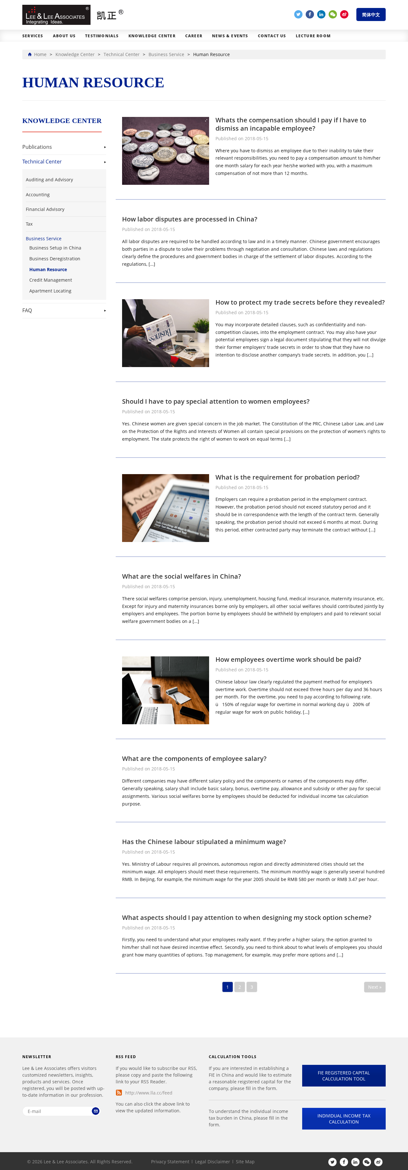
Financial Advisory (45, 209)
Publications (37, 146)
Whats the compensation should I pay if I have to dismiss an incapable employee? (290, 124)
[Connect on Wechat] (333, 14)
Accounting (38, 194)
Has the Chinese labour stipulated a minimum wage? (204, 841)
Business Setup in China (55, 248)
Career (193, 36)
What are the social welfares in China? (181, 576)
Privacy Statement (170, 1162)
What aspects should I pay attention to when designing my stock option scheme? (246, 917)
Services (32, 36)
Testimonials (102, 36)
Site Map (245, 1162)
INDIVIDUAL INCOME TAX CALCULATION (343, 1119)
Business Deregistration (54, 259)
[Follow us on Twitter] (298, 14)
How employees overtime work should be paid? (288, 659)
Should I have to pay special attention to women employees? (216, 401)
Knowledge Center (152, 36)
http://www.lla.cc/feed (148, 1093)
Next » (375, 987)
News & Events (230, 36)
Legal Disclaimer (212, 1162)
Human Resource (48, 269)
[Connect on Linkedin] (321, 14)
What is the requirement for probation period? (287, 477)
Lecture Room (313, 36)
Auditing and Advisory (49, 180)
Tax (29, 224)
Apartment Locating (50, 291)
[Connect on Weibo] (344, 14)
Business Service (44, 238)
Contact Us (272, 36)
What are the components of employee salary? (194, 758)
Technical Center (42, 161)
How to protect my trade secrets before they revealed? (300, 302)
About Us (64, 36)
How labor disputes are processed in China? (189, 219)
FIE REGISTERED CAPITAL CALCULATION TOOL (344, 1076)
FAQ (27, 310)
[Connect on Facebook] (310, 14)
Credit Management (50, 280)
